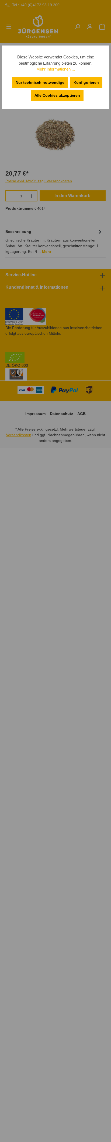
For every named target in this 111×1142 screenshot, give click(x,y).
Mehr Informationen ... (55, 69)
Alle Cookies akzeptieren (57, 95)
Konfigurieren (86, 82)
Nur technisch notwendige (40, 82)
